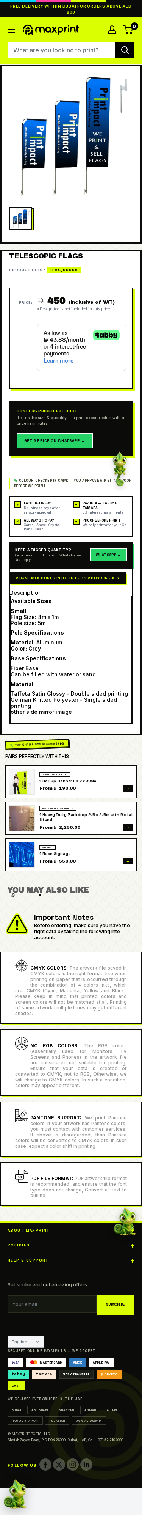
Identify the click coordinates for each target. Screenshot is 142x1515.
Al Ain (112, 1410)
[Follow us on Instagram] (73, 1464)
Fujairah (57, 1420)
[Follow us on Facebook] (45, 1464)
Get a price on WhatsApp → (54, 440)
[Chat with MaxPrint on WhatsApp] (15, 1495)
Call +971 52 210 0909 (105, 1440)
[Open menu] (11, 30)
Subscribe (115, 1305)
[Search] (124, 50)
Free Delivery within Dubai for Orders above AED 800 (71, 9)
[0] (128, 29)
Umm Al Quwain (89, 1420)
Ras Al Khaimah (25, 1420)
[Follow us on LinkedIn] (86, 1464)
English (19, 1341)
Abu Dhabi (39, 1410)
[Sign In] (112, 29)
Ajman (90, 1410)
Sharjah (66, 1410)
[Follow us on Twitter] (59, 1464)
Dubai (16, 1410)
